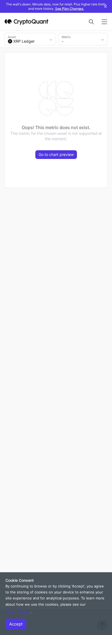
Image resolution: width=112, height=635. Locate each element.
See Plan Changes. (69, 9)
